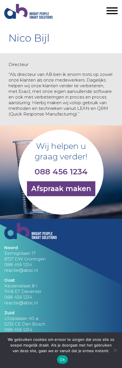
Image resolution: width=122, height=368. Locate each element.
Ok (62, 359)
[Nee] (115, 350)
